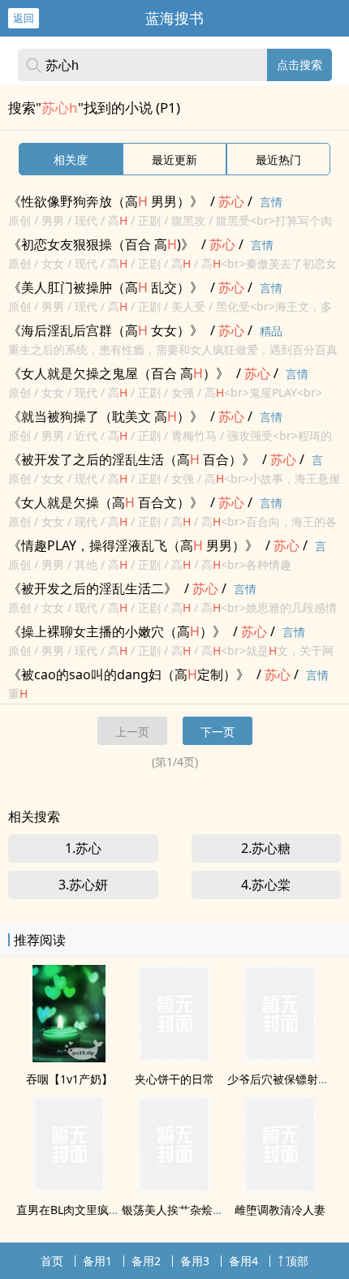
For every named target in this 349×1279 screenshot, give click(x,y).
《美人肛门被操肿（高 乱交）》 (105, 287)
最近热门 (278, 159)
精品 (271, 330)
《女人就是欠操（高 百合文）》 (105, 502)
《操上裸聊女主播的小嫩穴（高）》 (117, 631)
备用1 (97, 1260)
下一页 (217, 731)
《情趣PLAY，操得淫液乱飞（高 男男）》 (133, 545)
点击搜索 (299, 64)
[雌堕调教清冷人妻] (280, 1188)
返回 (23, 18)
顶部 (297, 1260)
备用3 (194, 1260)
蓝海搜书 (174, 18)
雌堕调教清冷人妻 (280, 1209)
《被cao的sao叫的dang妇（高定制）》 (128, 674)
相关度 (71, 159)
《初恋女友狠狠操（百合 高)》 (101, 244)
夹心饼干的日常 (174, 1079)
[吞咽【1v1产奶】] (69, 1057)
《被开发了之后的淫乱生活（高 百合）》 (131, 459)
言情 (271, 201)
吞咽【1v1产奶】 (69, 1079)
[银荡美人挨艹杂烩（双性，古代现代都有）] (174, 1188)
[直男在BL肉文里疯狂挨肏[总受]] (69, 1188)
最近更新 (174, 159)
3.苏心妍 (83, 885)
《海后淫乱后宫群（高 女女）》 (105, 330)
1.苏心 (83, 848)
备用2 (146, 1260)
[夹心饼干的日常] (174, 1057)
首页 (52, 1260)
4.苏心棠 (266, 885)
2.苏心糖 (266, 848)
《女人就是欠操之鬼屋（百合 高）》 (118, 373)
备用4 (243, 1260)
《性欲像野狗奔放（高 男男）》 (105, 201)
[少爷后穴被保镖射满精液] (280, 1057)
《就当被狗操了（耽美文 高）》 (105, 416)
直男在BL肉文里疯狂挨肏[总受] (95, 1209)
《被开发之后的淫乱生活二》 (92, 588)
